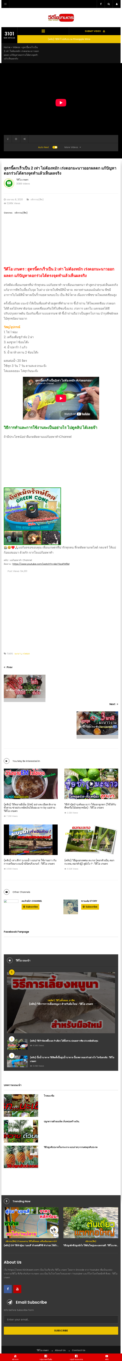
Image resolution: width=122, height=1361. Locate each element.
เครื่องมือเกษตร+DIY (102, 1241)
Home (7, 47)
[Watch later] (16, 139)
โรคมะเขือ (49, 1095)
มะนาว (18, 653)
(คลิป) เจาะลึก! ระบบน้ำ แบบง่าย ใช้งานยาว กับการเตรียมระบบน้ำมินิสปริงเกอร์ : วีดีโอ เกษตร (30, 862)
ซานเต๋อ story (89, 901)
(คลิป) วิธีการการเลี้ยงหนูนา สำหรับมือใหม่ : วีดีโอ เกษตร (61, 1004)
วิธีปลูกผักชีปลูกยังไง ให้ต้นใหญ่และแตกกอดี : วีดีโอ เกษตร (32, 1245)
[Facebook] (8, 1289)
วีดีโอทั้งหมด (62, 1000)
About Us (60, 1350)
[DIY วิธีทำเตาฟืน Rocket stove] (90, 1222)
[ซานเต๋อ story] (70, 907)
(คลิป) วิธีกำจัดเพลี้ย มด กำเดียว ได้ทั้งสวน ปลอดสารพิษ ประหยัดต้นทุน (64, 1040)
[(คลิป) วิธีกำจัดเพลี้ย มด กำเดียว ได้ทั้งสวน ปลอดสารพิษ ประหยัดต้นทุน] (17, 1044)
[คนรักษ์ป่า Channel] (11, 907)
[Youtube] (17, 1289)
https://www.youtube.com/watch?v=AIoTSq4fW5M (41, 564)
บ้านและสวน (76, 1241)
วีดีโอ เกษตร (22, 179)
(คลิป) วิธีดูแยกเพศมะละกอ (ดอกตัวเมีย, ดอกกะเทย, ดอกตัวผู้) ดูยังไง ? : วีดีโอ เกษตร (89, 862)
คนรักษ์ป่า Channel (32, 901)
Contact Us (78, 1350)
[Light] (8, 139)
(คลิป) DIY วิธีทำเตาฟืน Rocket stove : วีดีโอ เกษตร (91, 1245)
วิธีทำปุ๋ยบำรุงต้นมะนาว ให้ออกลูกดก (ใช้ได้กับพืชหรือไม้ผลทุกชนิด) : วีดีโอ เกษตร (90, 806)
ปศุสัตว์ (51, 1000)
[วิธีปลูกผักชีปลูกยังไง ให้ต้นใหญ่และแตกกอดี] (31, 1222)
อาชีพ (72, 1000)
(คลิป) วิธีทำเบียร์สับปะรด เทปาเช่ (69, 39)
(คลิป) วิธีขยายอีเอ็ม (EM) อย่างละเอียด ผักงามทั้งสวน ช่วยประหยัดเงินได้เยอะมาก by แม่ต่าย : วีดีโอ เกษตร (30, 808)
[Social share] (24, 139)
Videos (16, 47)
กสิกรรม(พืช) (37, 199)
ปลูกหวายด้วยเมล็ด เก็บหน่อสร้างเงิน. (62, 1121)
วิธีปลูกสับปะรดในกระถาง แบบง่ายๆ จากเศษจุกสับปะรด (71, 1147)
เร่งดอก (26, 653)
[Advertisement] (61, 243)
